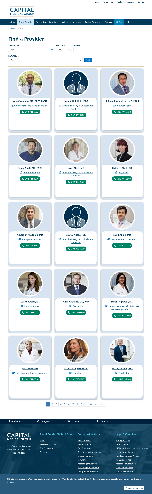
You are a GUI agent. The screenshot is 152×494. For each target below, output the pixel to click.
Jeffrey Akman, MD (122, 368)
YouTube (75, 421)
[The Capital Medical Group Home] (32, 11)
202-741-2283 (31, 111)
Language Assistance (125, 452)
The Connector (46, 448)
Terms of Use (122, 444)
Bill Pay (119, 22)
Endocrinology (31, 306)
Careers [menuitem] (141, 2)
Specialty (13, 45)
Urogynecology (116, 306)
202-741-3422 (31, 312)
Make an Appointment (72, 22)
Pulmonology (22, 373)
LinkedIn (104, 421)
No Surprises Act (123, 460)
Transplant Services (31, 239)
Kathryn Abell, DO (122, 168)
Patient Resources (93, 22)
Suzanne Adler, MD (30, 301)
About (13, 22)
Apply (88, 60)
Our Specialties (84, 448)
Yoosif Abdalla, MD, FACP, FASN (30, 101)
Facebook (15, 421)
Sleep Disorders (39, 373)
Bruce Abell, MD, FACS (30, 168)
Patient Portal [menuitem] (108, 2)
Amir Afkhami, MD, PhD (76, 301)
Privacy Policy (122, 440)
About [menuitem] (97, 2)
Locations (53, 22)
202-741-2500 (124, 315)
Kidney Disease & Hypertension (31, 105)
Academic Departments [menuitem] (125, 2)
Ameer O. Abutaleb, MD (30, 234)
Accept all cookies (134, 488)
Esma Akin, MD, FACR (76, 368)
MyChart (82, 460)
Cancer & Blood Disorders (124, 239)
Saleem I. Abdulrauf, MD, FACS (122, 101)
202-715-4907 (78, 379)
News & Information (49, 444)
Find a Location (84, 444)
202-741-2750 (124, 111)
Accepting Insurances (87, 463)
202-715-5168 (31, 245)
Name (77, 45)
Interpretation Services (88, 471)
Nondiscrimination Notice (127, 456)
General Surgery (32, 172)
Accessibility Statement (126, 463)
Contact (108, 22)
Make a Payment (85, 456)
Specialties (41, 22)
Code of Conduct (123, 467)
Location (13, 55)
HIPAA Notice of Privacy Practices (131, 448)
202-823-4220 (78, 115)
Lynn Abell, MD (76, 168)
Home (12, 28)
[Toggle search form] (128, 22)
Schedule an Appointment (89, 452)
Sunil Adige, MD (122, 234)
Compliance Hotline (124, 471)
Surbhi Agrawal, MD (122, 301)
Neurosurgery (124, 105)
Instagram (45, 421)
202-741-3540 (31, 379)
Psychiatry (124, 172)
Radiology (78, 373)
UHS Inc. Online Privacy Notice (83, 479)
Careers (43, 452)
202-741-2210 (124, 245)
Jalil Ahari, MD (30, 368)
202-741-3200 (31, 178)
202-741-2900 (124, 178)
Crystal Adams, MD (76, 234)
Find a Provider (26, 22)
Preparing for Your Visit (88, 467)
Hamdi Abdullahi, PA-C (76, 101)
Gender (60, 45)
